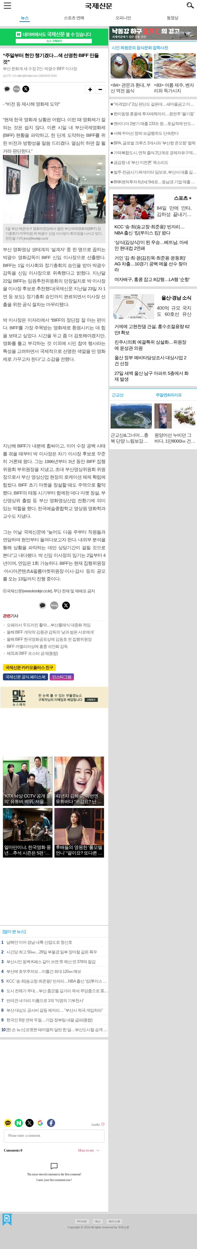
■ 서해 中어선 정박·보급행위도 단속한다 (145, 133)
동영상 (172, 18)
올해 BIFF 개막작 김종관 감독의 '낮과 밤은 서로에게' (50, 632)
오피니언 (123, 18)
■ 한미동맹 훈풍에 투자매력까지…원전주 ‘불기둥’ (152, 114)
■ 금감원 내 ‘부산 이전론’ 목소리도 (139, 162)
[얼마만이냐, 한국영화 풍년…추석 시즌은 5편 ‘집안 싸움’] (27, 839)
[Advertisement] (54, 402)
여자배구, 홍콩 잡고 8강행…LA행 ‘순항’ (152, 279)
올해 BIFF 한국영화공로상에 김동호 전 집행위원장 (49, 639)
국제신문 (7, 1220)
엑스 (98, 1221)
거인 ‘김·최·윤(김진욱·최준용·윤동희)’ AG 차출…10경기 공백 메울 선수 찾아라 (150, 264)
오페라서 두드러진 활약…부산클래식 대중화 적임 (49, 625)
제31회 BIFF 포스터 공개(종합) (32, 653)
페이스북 (114, 1221)
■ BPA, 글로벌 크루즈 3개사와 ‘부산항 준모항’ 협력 (153, 143)
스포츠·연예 (74, 18)
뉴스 (24, 18)
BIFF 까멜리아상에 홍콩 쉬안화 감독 (37, 646)
